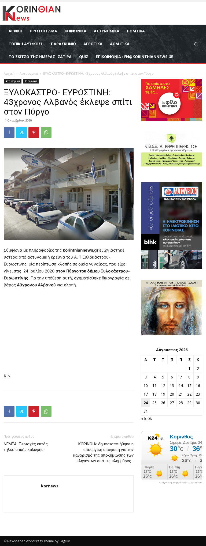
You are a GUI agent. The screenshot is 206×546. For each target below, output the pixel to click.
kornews (49, 485)
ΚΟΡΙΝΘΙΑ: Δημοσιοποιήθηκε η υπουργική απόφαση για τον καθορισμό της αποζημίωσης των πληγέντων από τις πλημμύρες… (103, 452)
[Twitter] (21, 132)
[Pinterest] (33, 132)
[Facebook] (9, 132)
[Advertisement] (69, 332)
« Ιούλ (146, 418)
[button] (196, 44)
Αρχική (9, 73)
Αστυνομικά (29, 73)
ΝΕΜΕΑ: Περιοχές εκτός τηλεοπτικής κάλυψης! (26, 447)
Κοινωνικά (30, 81)
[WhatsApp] (46, 132)
